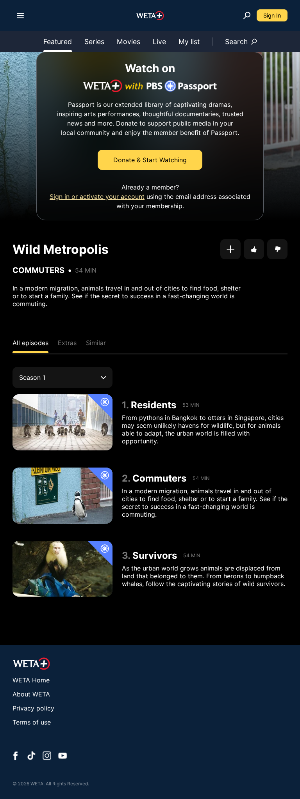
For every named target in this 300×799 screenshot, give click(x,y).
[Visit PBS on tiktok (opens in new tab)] (31, 756)
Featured (57, 41)
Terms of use (31, 722)
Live (159, 41)
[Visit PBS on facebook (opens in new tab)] (15, 756)
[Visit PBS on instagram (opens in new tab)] (47, 756)
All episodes (30, 343)
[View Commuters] (62, 496)
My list (189, 41)
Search (236, 41)
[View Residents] (62, 422)
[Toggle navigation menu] (20, 15)
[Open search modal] (247, 16)
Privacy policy (33, 708)
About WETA (31, 694)
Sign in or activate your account (97, 196)
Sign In (272, 15)
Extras (67, 343)
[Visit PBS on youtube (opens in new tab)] (62, 756)
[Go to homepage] (150, 15)
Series (94, 41)
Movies (128, 41)
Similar (96, 343)
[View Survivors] (62, 569)
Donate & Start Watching (150, 160)
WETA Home (31, 680)
